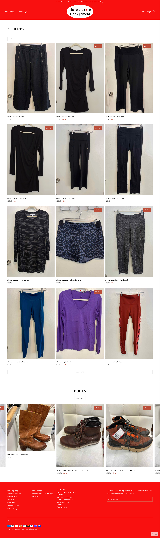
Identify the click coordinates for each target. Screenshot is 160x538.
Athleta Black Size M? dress (16, 198)
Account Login (23, 12)
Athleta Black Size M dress (65, 116)
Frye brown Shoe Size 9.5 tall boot (19, 454)
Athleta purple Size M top (65, 362)
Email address (113, 497)
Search (143, 12)
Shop (12, 12)
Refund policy (12, 509)
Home (6, 12)
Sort (10, 39)
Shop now (80, 398)
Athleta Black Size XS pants (65, 198)
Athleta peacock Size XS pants (17, 362)
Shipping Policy (12, 491)
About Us (10, 500)
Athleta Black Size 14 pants (16, 116)
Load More (80, 372)
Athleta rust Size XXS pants (114, 362)
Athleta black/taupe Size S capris (116, 280)
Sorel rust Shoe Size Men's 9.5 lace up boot (120, 470)
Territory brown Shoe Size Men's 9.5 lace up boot (73, 470)
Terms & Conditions (14, 494)
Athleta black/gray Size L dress (18, 280)
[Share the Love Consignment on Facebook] (8, 521)
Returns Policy (12, 497)
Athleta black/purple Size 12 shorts (68, 280)
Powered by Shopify (31, 529)
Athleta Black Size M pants (114, 116)
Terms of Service (13, 506)
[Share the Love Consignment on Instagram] (10, 521)
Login (149, 12)
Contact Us (11, 503)
